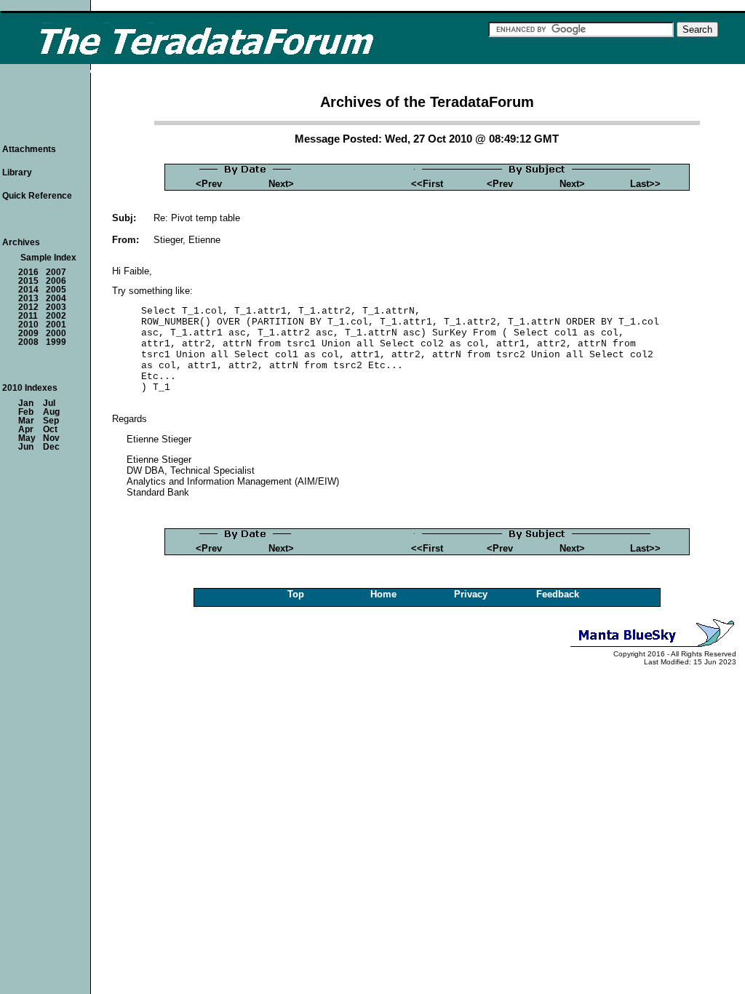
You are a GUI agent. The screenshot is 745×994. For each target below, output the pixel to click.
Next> (281, 183)
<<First (427, 183)
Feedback (557, 594)
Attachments (29, 149)
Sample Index (48, 257)
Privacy (470, 594)
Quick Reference (37, 196)
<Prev (209, 183)
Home (383, 594)
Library (17, 172)
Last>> (645, 183)
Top (295, 594)
